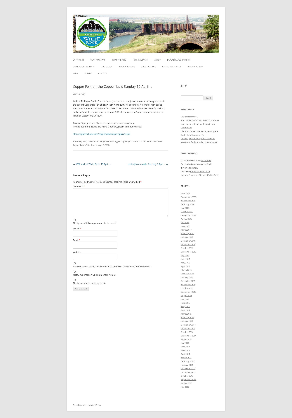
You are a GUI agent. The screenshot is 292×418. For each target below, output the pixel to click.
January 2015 (187, 321)
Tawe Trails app (97, 60)
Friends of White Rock (83, 66)
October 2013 (187, 375)
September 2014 (188, 335)
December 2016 (188, 240)
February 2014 (187, 361)
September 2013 (188, 379)
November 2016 (188, 244)
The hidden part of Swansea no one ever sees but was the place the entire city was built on (200, 124)
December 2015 (188, 281)
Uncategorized (102, 141)
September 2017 (188, 215)
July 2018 (185, 208)
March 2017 (186, 229)
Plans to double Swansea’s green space (199, 131)
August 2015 (186, 295)
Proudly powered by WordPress (87, 405)
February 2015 (187, 317)
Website (77, 252)
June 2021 (185, 193)
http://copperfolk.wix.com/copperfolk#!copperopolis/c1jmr (101, 133)
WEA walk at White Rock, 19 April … (91, 164)
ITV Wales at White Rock (178, 60)
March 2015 (186, 313)
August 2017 (186, 219)
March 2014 (186, 357)
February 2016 (187, 273)
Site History (106, 66)
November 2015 (188, 284)
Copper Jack (126, 141)
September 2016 (188, 251)
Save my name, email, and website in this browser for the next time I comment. (112, 266)
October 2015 (187, 288)
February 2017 (187, 233)
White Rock (78, 60)
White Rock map (195, 66)
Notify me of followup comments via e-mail (94, 223)
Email (76, 240)
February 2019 (187, 204)
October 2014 (187, 332)
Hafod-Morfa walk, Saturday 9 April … (148, 164)
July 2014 (185, 343)
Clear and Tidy (119, 60)
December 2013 (188, 368)
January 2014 (187, 365)
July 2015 (185, 299)
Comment (79, 186)
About (157, 60)
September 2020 (188, 197)
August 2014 (186, 339)
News (75, 73)
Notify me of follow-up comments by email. (94, 274)
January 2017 (187, 237)
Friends (88, 73)
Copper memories (189, 116)
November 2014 (188, 328)
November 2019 (188, 200)
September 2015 (188, 292)
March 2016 (186, 270)
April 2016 (185, 266)
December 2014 (188, 324)
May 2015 (185, 306)
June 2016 (185, 259)
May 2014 (185, 350)
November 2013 (188, 372)
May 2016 (185, 262)
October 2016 (187, 248)
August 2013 (186, 383)
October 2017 (187, 211)
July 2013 (185, 386)
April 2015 (185, 310)
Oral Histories (149, 66)
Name (77, 228)
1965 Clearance (140, 60)
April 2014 (185, 354)
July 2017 (185, 222)
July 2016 (185, 255)
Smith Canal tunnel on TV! (192, 135)
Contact (102, 73)
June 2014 (185, 346)
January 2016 (187, 277)
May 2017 (185, 226)
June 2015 (185, 302)
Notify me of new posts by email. (89, 283)
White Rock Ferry (127, 66)
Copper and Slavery (171, 66)
